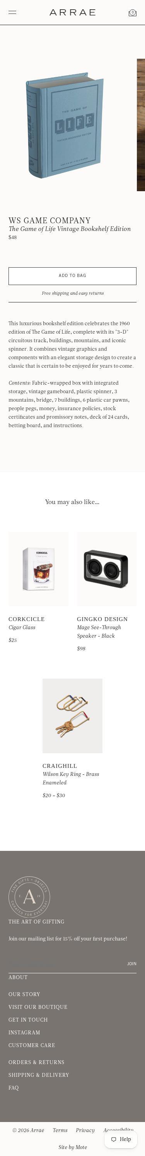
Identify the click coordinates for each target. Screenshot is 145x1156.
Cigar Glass (22, 628)
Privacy (85, 1130)
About (18, 977)
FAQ (14, 1088)
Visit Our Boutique (38, 1007)
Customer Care (32, 1045)
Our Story (24, 994)
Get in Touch (28, 1020)
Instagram (24, 1033)
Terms (60, 1130)
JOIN (131, 964)
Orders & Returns (37, 1062)
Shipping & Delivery (39, 1075)
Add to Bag (72, 276)
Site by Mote (72, 1147)
